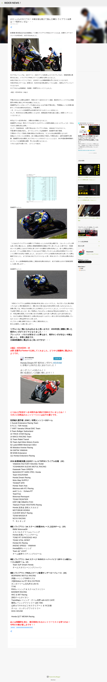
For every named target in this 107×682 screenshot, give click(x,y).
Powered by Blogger (54, 676)
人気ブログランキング (83, 237)
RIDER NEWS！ (13, 2)
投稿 (81, 268)
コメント (83, 270)
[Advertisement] (42, 161)
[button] (11, 27)
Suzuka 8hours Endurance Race (24, 627)
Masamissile (89, 251)
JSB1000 (13, 627)
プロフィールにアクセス (92, 254)
